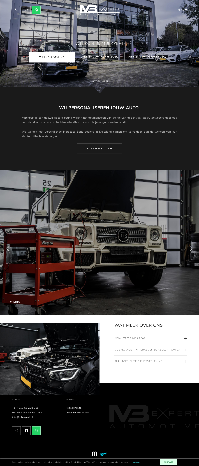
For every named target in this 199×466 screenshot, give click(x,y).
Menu (181, 10)
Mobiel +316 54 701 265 (27, 412)
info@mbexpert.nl (22, 417)
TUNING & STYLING (52, 57)
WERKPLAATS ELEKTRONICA (147, 57)
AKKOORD (169, 462)
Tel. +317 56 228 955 (25, 408)
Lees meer (136, 462)
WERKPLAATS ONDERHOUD (99, 57)
